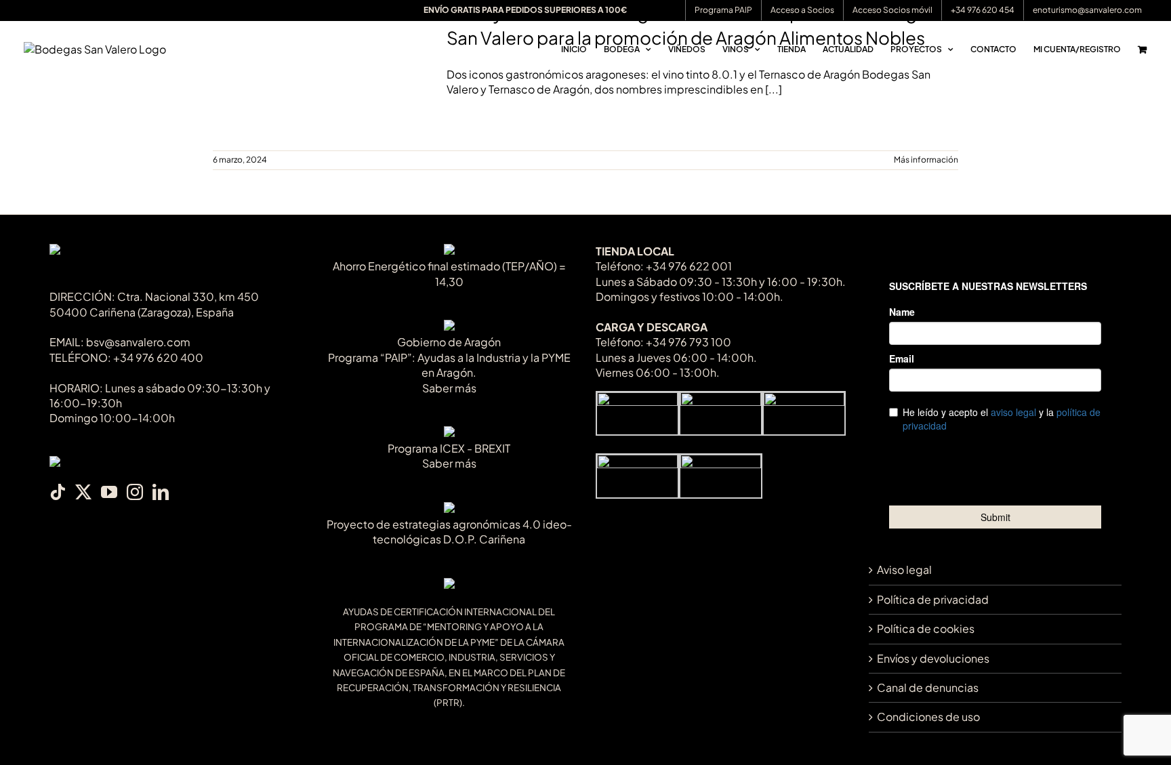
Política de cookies (925, 628)
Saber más (449, 388)
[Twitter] (83, 492)
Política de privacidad (933, 599)
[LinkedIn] (160, 492)
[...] (773, 89)
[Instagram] (135, 492)
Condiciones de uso (928, 716)
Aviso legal (904, 569)
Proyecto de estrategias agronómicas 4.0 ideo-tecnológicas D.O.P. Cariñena (449, 531)
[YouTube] (109, 492)
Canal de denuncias (928, 687)
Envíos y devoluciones (933, 658)
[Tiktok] (57, 492)
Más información (926, 159)
